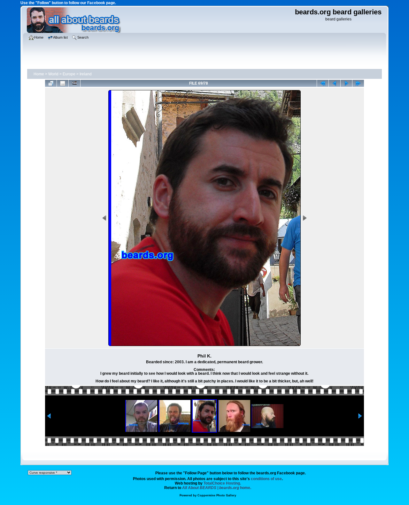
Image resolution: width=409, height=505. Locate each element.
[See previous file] (334, 83)
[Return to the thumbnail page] (51, 83)
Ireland (86, 74)
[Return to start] (322, 83)
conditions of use (266, 479)
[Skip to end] (358, 83)
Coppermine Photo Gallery (216, 495)
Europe (69, 74)
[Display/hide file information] (62, 83)
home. (216, 488)
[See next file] (346, 83)
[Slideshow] (74, 83)
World (53, 74)
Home (39, 74)
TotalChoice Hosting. (222, 483)
